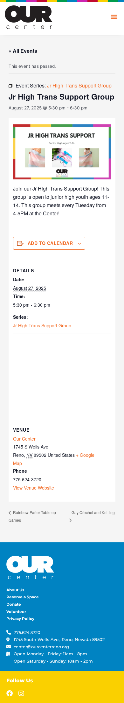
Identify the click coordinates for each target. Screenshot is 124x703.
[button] (114, 16)
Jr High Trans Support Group (42, 325)
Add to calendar (50, 243)
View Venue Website (33, 487)
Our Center (24, 438)
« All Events (23, 50)
